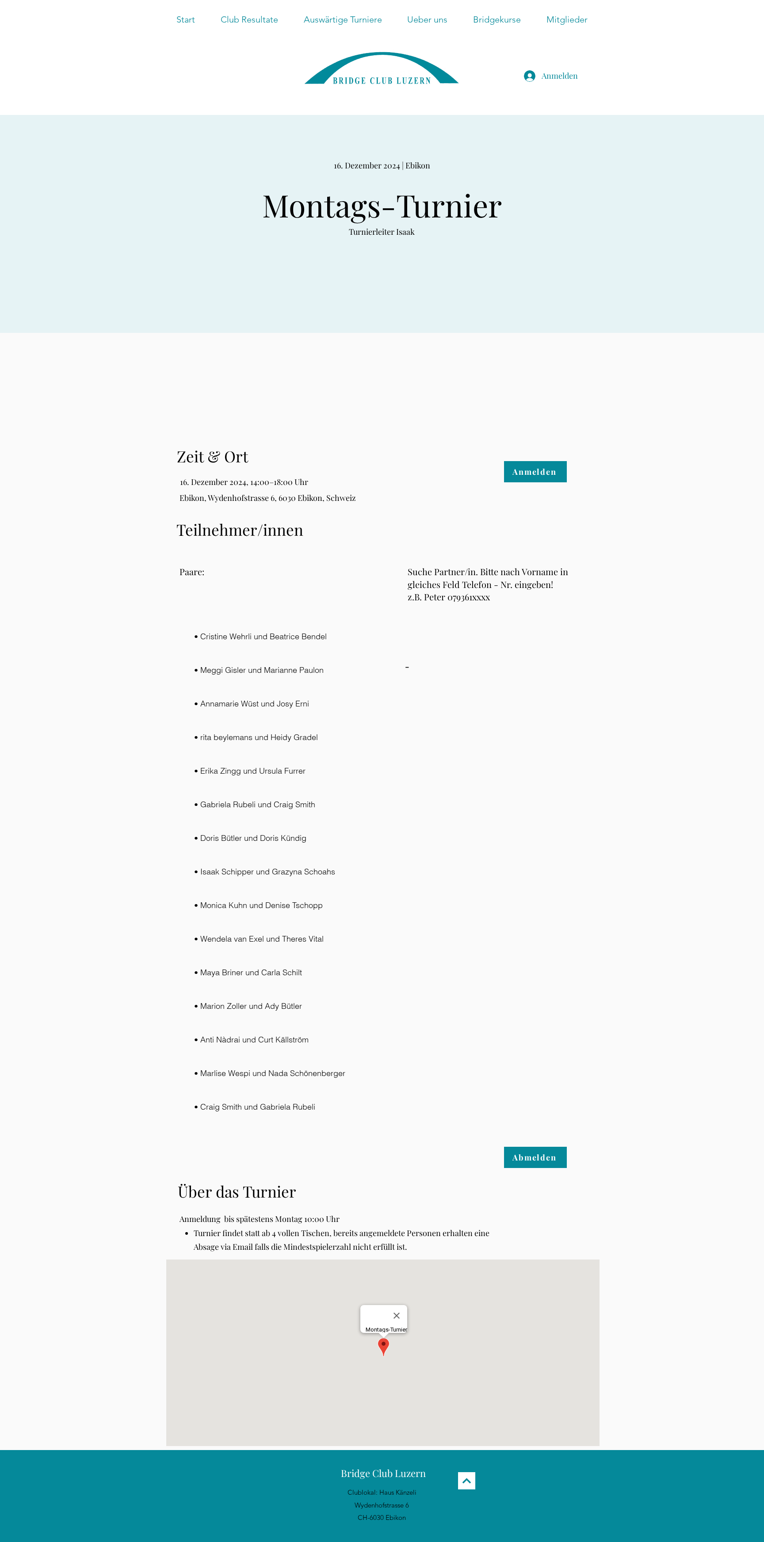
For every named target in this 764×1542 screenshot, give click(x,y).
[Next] (466, 1480)
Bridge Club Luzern (383, 1473)
